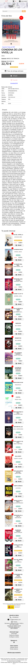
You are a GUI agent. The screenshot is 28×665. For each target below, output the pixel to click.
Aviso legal (14, 633)
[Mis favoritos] (6, 1)
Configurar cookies (14, 637)
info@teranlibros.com (15, 619)
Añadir (15, 76)
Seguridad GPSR (14, 83)
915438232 (15, 617)
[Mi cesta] (13, 1)
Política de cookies (14, 635)
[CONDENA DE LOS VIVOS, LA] (11, 32)
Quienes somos (14, 647)
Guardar (15, 80)
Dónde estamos (14, 649)
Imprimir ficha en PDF (8, 47)
